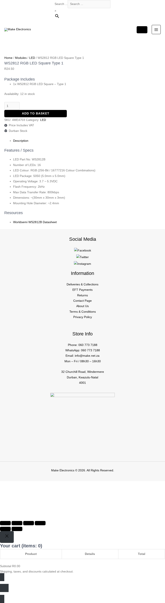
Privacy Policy (82, 317)
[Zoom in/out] (5, 523)
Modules (21, 57)
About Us (82, 306)
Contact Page (82, 300)
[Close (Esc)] (40, 523)
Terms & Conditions (82, 311)
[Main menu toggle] (156, 29)
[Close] (7, 537)
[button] (18, 500)
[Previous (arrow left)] (5, 529)
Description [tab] (20, 140)
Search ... (61, 4)
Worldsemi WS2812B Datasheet (35, 222)
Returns (82, 295)
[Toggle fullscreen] (17, 523)
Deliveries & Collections (82, 284)
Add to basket (35, 113)
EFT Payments (82, 289)
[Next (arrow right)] (17, 529)
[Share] (28, 523)
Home (8, 57)
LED (32, 57)
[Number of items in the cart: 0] (142, 29)
